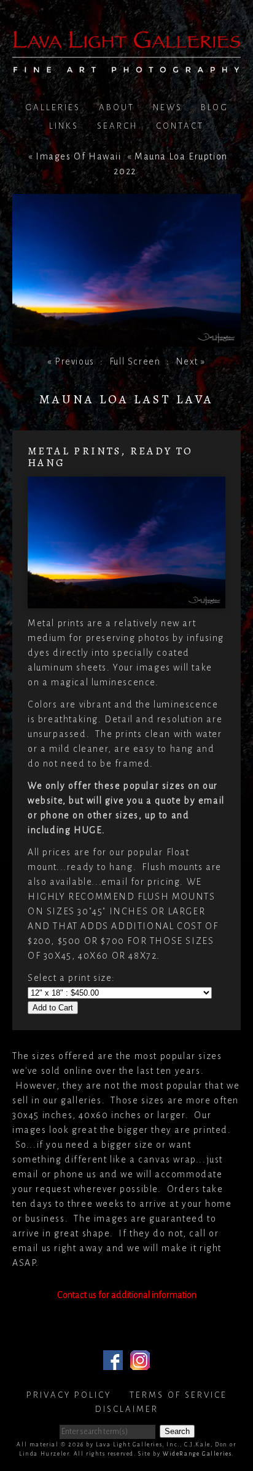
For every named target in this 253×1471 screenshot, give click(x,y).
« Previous (71, 361)
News (167, 107)
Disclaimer (126, 1409)
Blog (214, 107)
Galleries (52, 107)
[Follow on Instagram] (140, 1363)
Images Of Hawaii (79, 156)
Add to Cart (53, 1007)
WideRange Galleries (197, 1454)
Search (117, 126)
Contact (180, 126)
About (116, 107)
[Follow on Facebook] (113, 1363)
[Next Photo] (126, 339)
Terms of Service (178, 1395)
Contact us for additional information (127, 1295)
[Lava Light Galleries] (126, 65)
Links (64, 126)
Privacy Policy (68, 1395)
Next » (191, 361)
